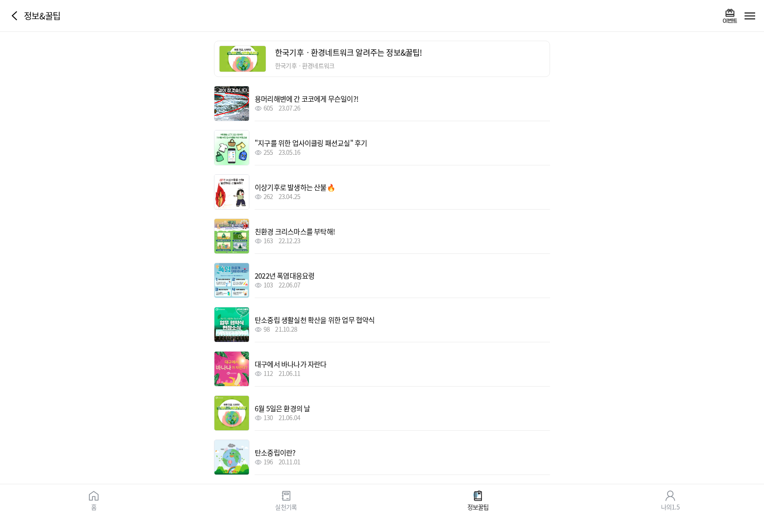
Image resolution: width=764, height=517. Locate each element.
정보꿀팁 (478, 506)
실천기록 (286, 506)
